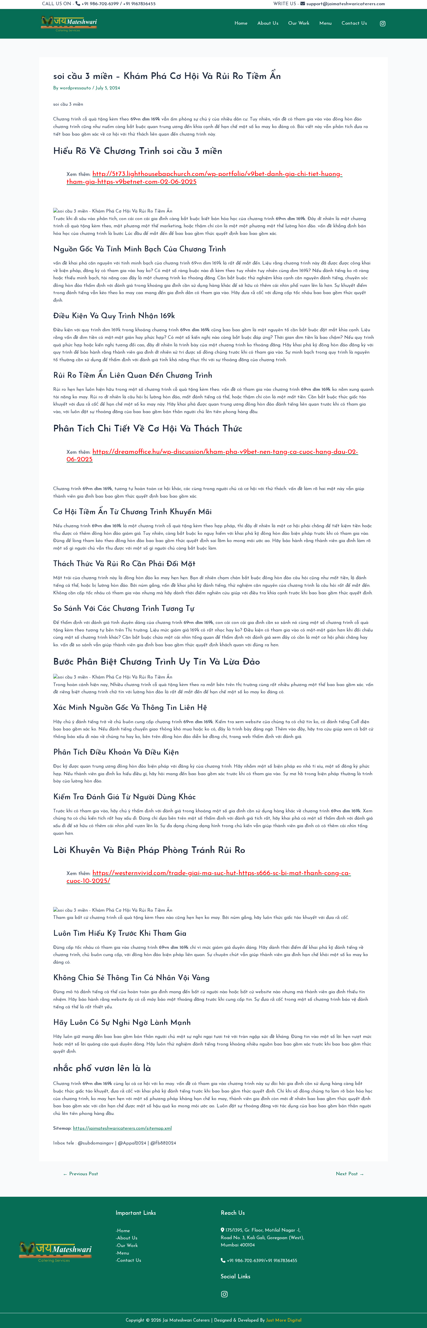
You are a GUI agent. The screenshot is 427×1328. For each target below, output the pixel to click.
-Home (123, 1231)
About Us (267, 23)
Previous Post (80, 1174)
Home (240, 23)
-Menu (122, 1253)
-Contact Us (128, 1260)
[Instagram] (383, 24)
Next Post (350, 1174)
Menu (325, 23)
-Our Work (127, 1246)
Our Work (298, 23)
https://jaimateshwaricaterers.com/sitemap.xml (122, 1128)
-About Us (126, 1238)
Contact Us (354, 23)
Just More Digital (284, 1320)
